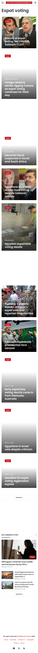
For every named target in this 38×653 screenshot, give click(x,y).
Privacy (16, 643)
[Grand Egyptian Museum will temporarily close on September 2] (7, 575)
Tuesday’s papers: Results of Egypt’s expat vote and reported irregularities (19, 308)
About (6, 640)
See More (19, 594)
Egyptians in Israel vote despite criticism (18, 447)
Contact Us (21, 640)
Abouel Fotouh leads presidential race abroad (18, 345)
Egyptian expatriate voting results (18, 245)
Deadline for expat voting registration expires (17, 481)
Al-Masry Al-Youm (24, 636)
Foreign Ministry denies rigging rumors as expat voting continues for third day (19, 89)
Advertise (13, 640)
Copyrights (30, 640)
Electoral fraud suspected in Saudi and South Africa (17, 158)
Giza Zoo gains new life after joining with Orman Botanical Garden (24, 584)
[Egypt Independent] (19, 2)
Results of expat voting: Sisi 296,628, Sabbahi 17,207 (17, 41)
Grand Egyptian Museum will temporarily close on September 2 (24, 574)
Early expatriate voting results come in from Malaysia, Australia (19, 394)
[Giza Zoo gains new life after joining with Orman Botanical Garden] (7, 585)
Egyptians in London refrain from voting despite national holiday (18, 191)
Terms (22, 643)
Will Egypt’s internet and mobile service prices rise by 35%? (17, 563)
